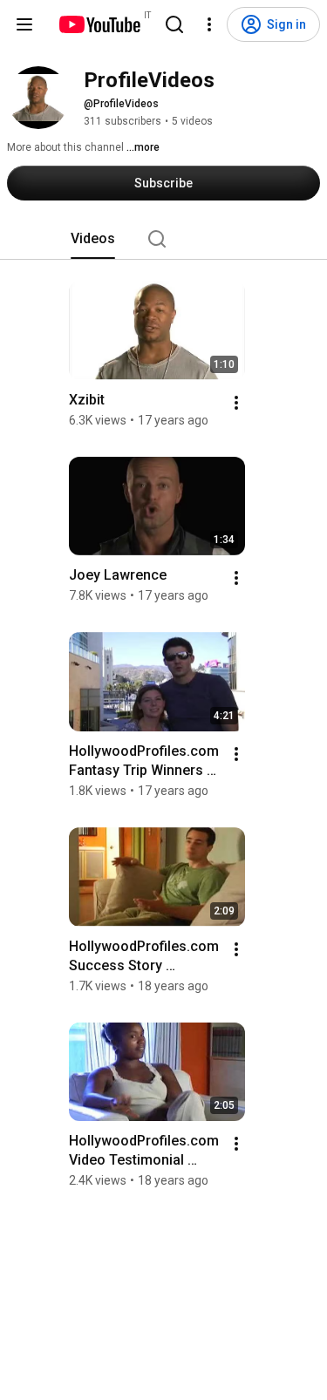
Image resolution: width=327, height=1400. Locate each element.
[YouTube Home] (99, 24)
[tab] (93, 239)
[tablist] (164, 239)
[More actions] (236, 402)
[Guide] (24, 24)
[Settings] (209, 24)
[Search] (174, 24)
